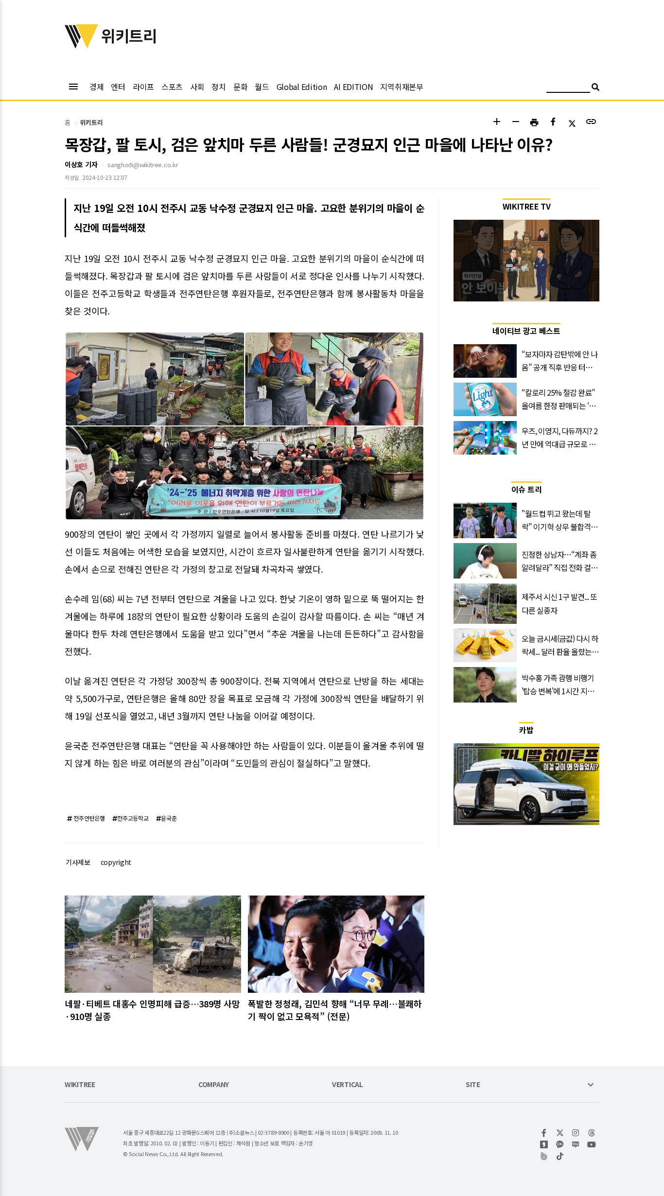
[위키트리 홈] (82, 45)
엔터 (118, 86)
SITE (473, 1085)
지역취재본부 (401, 86)
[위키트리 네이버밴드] (544, 1156)
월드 (262, 86)
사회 (197, 86)
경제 (96, 86)
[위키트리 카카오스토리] (544, 1144)
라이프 (143, 86)
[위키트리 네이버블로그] (576, 1144)
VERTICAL (347, 1085)
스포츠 (172, 86)
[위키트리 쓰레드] (592, 1133)
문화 (240, 86)
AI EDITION (353, 86)
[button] (496, 123)
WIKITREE (80, 1085)
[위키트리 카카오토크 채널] (560, 1144)
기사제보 (78, 862)
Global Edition (302, 86)
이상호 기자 (81, 164)
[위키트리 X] (560, 1133)
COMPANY (213, 1085)
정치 (218, 86)
